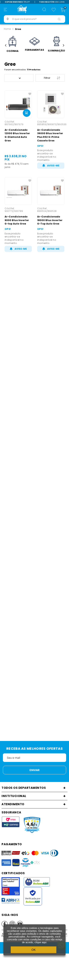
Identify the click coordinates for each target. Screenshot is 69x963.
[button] (5, 9)
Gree (18, 29)
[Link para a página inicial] (7, 29)
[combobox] (34, 19)
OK (33, 949)
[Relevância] (19, 78)
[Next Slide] (63, 45)
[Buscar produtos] (59, 19)
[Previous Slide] (5, 45)
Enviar (34, 770)
